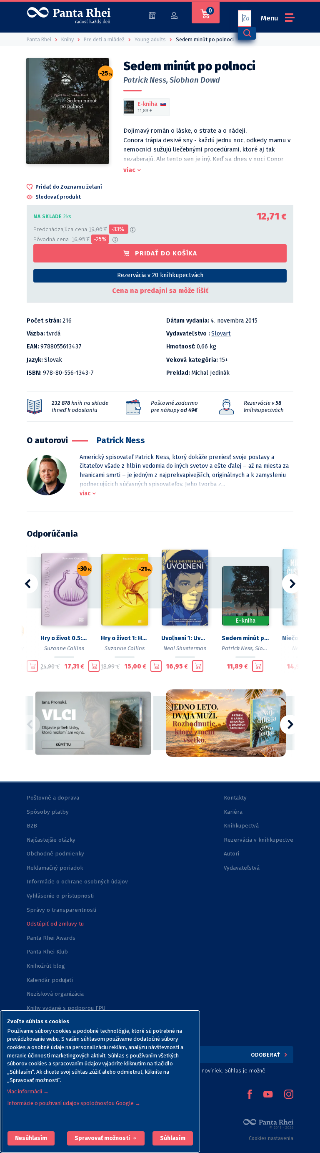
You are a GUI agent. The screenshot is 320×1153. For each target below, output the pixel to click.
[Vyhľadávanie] (246, 33)
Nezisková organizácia (55, 993)
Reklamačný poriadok (55, 867)
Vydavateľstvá (242, 867)
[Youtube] (267, 1095)
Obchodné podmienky (55, 853)
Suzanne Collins (64, 648)
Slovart (221, 333)
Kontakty (235, 797)
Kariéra (233, 811)
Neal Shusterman (185, 648)
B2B (32, 825)
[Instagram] (288, 1095)
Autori (231, 853)
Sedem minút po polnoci (245, 638)
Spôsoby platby (48, 811)
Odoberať (266, 1055)
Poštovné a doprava (53, 797)
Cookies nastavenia (271, 1138)
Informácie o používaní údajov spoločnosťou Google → (73, 1103)
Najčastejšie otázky (51, 839)
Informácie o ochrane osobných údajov (77, 881)
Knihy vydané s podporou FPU (66, 1008)
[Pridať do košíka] (32, 666)
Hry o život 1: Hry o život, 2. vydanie (124, 638)
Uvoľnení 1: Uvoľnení (184, 638)
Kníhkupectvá (241, 825)
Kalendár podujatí (50, 980)
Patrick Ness (121, 440)
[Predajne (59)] (152, 14)
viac (129, 170)
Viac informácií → (28, 1091)
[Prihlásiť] (174, 14)
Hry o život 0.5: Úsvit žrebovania (64, 638)
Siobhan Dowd (195, 80)
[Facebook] (250, 1095)
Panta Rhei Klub (47, 951)
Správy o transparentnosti (62, 909)
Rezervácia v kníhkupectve (258, 839)
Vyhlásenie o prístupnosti (60, 895)
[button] (31, 1138)
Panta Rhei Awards (51, 937)
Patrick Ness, (145, 80)
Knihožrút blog (46, 965)
